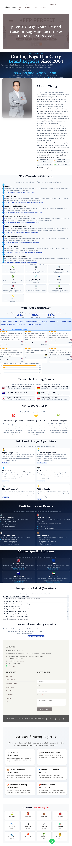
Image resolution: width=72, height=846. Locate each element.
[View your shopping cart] (19, 9)
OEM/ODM (53, 5)
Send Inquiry (44, 709)
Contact (27, 7)
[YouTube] (59, 718)
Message (40, 694)
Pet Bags (8, 698)
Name (38, 676)
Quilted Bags (10, 687)
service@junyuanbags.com (16, 661)
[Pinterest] (64, 718)
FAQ (35, 7)
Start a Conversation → (36, 636)
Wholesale (44, 7)
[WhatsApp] (52, 841)
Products (29, 5)
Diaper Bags (9, 691)
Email (39, 685)
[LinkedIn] (46, 718)
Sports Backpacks (11, 683)
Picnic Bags (9, 694)
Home (20, 5)
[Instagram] (51, 718)
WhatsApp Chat (13, 666)
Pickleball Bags (10, 679)
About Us (40, 5)
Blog (20, 7)
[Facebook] (55, 718)
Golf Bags (9, 676)
